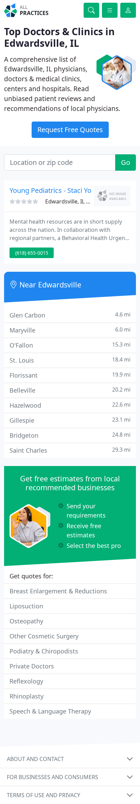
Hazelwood (70, 405)
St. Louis (70, 360)
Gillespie (70, 420)
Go (125, 162)
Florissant (70, 375)
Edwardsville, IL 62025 (73, 201)
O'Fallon (70, 345)
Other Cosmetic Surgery (44, 636)
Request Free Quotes (70, 129)
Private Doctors (32, 666)
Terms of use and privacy (43, 795)
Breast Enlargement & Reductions (58, 591)
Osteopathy (26, 621)
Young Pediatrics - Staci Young (57, 190)
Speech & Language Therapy (50, 711)
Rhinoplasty (26, 696)
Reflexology (26, 681)
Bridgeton (70, 435)
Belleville (70, 390)
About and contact (35, 759)
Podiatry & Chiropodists (44, 651)
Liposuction (26, 606)
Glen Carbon (70, 315)
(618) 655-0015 (31, 253)
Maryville (70, 330)
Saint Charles (70, 450)
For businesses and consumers (52, 777)
